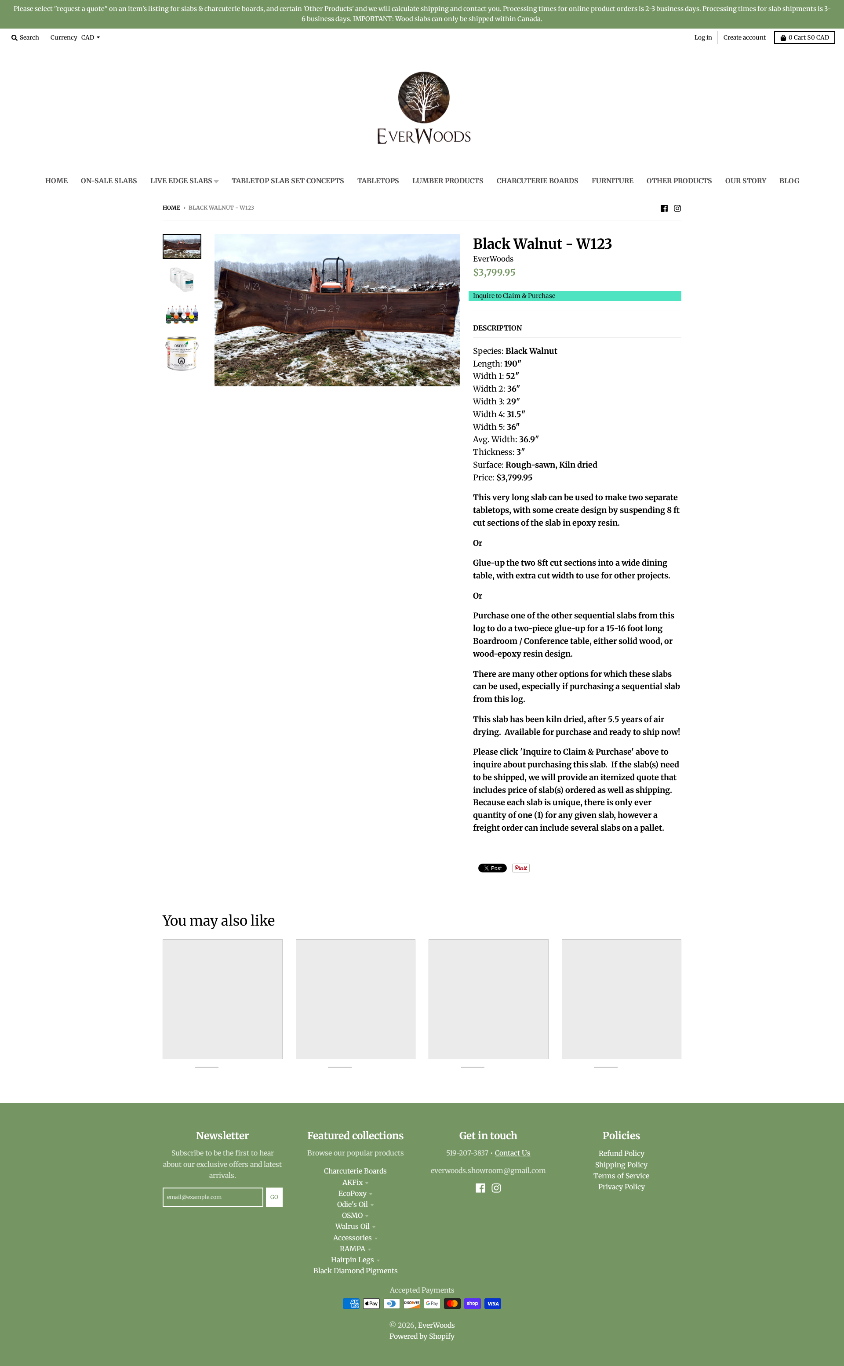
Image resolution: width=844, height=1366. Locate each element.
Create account (745, 37)
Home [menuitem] (56, 181)
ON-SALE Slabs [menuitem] (109, 181)
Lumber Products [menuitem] (448, 181)
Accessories (352, 1238)
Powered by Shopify (422, 1336)
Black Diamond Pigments (355, 1271)
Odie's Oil (352, 1204)
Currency (64, 37)
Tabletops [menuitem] (378, 181)
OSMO (352, 1215)
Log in (703, 37)
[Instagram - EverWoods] (677, 207)
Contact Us (513, 1153)
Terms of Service (621, 1176)
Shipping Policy (621, 1165)
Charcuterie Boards (355, 1171)
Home (171, 207)
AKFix (352, 1182)
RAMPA (352, 1249)
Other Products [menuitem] (679, 181)
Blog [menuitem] (789, 181)
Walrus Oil (352, 1226)
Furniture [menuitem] (612, 181)
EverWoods (493, 259)
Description (497, 328)
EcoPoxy (352, 1193)
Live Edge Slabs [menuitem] (181, 181)
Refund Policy (621, 1153)
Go (274, 1197)
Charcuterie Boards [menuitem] (537, 181)
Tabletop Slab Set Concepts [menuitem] (288, 181)
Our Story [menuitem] (745, 181)
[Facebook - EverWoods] (664, 207)
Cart (809, 37)
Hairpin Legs (352, 1260)
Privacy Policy (621, 1187)
